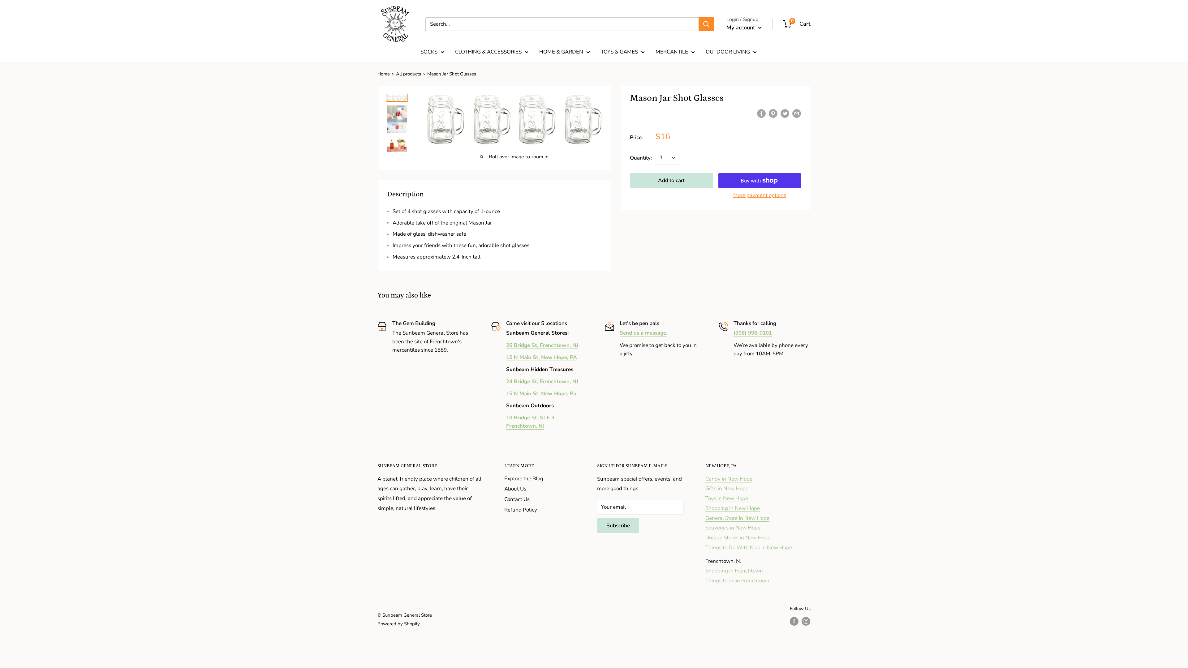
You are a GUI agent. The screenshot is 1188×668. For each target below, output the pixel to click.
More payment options (759, 195)
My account (741, 27)
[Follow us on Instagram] (806, 621)
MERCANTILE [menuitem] (672, 51)
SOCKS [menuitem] (428, 51)
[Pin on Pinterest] (773, 113)
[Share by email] (796, 113)
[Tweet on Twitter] (785, 113)
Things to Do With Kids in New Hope (748, 547)
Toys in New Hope (726, 498)
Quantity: (641, 157)
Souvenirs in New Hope (732, 527)
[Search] (706, 24)
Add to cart (671, 180)
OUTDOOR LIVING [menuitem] (728, 51)
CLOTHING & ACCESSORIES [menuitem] (488, 51)
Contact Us (517, 499)
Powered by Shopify (398, 624)
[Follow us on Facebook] (794, 621)
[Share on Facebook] (761, 113)
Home (383, 74)
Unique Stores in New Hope (737, 537)
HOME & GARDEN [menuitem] (561, 51)
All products (408, 74)
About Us (515, 488)
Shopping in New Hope (732, 508)
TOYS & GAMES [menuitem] (619, 51)
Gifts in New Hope (726, 488)
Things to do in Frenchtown (737, 580)
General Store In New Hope (737, 518)
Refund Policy (520, 509)
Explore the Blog (523, 478)
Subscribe (618, 525)
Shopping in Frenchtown (734, 570)
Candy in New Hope (728, 478)
